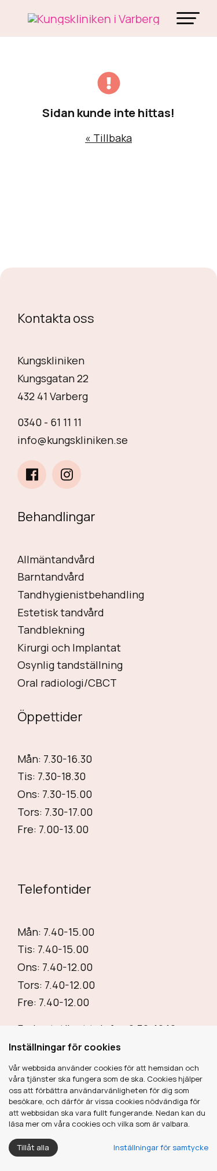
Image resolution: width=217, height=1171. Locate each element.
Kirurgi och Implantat (69, 647)
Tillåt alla (33, 1147)
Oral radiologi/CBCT (67, 683)
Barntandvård (50, 576)
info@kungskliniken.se (72, 440)
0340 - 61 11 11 (49, 422)
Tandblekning (50, 630)
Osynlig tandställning (70, 665)
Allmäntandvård (56, 559)
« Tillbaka (108, 138)
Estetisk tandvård (60, 612)
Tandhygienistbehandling (80, 594)
